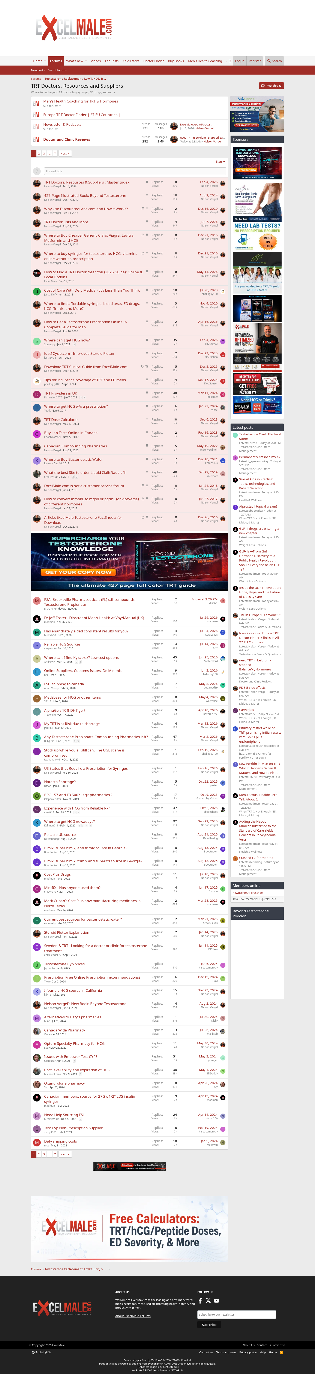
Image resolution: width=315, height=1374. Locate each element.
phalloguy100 (210, 294)
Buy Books (176, 61)
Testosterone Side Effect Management (254, 449)
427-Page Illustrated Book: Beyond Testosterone (85, 195)
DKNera (213, 949)
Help (263, 1352)
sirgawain (50, 648)
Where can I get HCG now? (67, 340)
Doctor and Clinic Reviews (66, 139)
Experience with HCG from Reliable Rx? (77, 808)
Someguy (49, 344)
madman (49, 622)
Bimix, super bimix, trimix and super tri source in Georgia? (93, 860)
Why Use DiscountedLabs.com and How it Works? (86, 208)
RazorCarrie (210, 714)
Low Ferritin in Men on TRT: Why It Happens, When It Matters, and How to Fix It (259, 768)
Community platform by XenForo (158, 1360)
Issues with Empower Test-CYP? (70, 1056)
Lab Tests (111, 61)
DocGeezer (211, 383)
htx (46, 675)
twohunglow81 (53, 759)
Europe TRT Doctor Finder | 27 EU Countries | (81, 114)
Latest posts (243, 427)
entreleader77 (52, 955)
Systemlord (211, 661)
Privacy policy (248, 1352)
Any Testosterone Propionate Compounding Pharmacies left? (96, 736)
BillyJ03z (49, 741)
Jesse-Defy (50, 294)
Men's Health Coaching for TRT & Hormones (80, 101)
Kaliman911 (51, 825)
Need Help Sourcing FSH (65, 1114)
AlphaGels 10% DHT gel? (64, 710)
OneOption (211, 357)
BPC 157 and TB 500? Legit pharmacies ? (78, 794)
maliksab (212, 1034)
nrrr (215, 648)
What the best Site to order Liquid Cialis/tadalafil (85, 472)
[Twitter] (208, 1302)
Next (63, 153)
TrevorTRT (50, 714)
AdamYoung (51, 688)
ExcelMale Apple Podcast (196, 124)
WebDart (212, 476)
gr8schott (257, 893)
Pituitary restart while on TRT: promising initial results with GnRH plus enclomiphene (260, 735)
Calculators (131, 61)
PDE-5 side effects (252, 687)
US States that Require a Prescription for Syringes (86, 768)
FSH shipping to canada (64, 683)
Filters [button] (218, 162)
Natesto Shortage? (60, 781)
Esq (46, 1048)
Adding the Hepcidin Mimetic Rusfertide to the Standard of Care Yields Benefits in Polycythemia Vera (257, 830)
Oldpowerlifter (52, 799)
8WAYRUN (177, 1370)
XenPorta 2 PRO (141, 1370)
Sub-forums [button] (50, 106)
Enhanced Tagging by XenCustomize (158, 1366)
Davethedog (51, 839)
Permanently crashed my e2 (259, 457)
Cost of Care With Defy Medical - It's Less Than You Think (92, 290)
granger (213, 1060)
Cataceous (211, 463)
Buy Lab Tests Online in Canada (71, 432)
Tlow (47, 981)
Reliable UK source (60, 834)
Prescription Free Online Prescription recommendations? (92, 977)
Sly (46, 1087)
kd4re (47, 994)
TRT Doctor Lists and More (66, 221)
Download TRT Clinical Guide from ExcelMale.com (86, 366)
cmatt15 (49, 812)
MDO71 (48, 608)
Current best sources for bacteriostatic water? (83, 919)
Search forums (57, 70)
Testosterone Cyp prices (64, 963)
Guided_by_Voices (207, 798)
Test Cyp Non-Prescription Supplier (73, 1127)
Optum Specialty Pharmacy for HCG (74, 1043)
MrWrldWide (51, 1119)
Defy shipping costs (60, 1141)
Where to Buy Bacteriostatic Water (73, 459)
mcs (46, 1145)
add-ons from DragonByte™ (148, 1363)
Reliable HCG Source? (62, 644)
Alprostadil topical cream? (258, 506)
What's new (74, 61)
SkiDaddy (212, 1073)
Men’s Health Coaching (205, 61)
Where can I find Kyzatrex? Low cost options (81, 657)
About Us (249, 1345)
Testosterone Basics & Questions (260, 627)
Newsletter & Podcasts (62, 124)
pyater (214, 785)
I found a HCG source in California (73, 990)
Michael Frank (52, 1074)
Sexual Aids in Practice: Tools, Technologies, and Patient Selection (257, 483)
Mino (47, 1021)
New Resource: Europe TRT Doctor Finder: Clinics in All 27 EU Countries (259, 637)
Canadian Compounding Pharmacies (75, 446)
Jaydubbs (49, 968)
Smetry (48, 477)
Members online (247, 885)
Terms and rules (226, 1352)
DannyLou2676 (53, 397)
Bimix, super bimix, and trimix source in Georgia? (85, 847)
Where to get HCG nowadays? (69, 821)
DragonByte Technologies (192, 1363)
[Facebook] (200, 1302)
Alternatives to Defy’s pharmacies (72, 1016)
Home (37, 61)
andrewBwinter (209, 449)
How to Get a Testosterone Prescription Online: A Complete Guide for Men (85, 324)
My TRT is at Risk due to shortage (72, 723)
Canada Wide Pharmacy (64, 1030)
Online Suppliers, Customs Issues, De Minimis (83, 670)
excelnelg (50, 923)
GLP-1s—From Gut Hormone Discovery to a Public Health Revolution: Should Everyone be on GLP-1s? (260, 560)
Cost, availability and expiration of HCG (77, 1069)
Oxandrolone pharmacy (64, 1083)
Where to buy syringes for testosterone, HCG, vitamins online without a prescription (90, 256)
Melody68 (50, 635)
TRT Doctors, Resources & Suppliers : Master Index (86, 182)
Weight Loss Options (252, 545)
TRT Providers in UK (60, 393)
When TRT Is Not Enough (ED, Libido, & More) (257, 520)
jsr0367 (48, 728)
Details (211, 1363)
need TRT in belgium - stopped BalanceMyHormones (213, 137)
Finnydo (213, 891)
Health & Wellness (250, 500)
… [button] (49, 153)
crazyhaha (50, 892)
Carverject (246, 709)
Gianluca (49, 1061)
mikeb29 (212, 397)
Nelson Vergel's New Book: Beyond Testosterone (85, 1003)
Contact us (206, 1352)
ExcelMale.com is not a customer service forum (84, 485)
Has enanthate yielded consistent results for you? (86, 631)
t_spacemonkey (208, 967)
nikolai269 (212, 1118)
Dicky (214, 1020)
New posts (38, 70)
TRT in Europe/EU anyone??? (260, 615)
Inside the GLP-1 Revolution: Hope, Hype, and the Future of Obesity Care (260, 592)
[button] (45, 61)
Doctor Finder (153, 61)
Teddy (47, 410)
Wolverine (212, 701)
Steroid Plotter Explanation (66, 932)
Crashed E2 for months (256, 857)
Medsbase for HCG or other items (72, 697)
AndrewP (49, 662)
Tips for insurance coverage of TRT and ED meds (85, 379)
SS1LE (47, 701)
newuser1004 (241, 893)
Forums (56, 61)
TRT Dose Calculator (61, 419)
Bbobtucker (51, 852)
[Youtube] (216, 1302)
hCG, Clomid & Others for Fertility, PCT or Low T (255, 755)
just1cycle (50, 358)
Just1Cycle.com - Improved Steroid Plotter (79, 353)
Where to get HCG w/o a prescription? (76, 406)
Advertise (279, 1345)
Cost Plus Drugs (57, 874)
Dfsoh (47, 786)
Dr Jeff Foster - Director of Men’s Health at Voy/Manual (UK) (94, 617)
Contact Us (264, 1345)
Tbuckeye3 (211, 344)
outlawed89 (211, 687)
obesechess (211, 812)
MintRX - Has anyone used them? (72, 887)
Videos (96, 61)
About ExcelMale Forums (133, 1316)
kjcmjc (48, 463)
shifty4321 (50, 1132)
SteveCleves (210, 923)
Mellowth (212, 1145)
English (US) (43, 1352)
